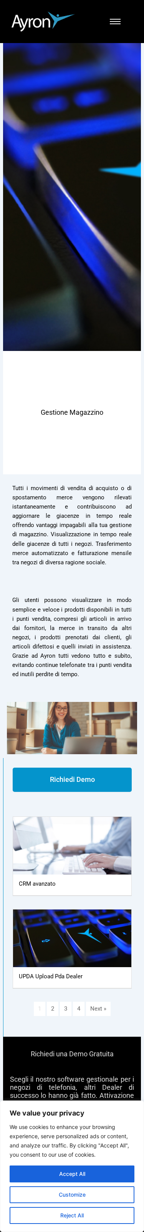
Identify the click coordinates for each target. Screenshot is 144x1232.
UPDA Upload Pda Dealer (51, 976)
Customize (72, 1194)
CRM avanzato (37, 883)
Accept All (72, 1173)
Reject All (72, 1215)
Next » (98, 1008)
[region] (72, 1166)
